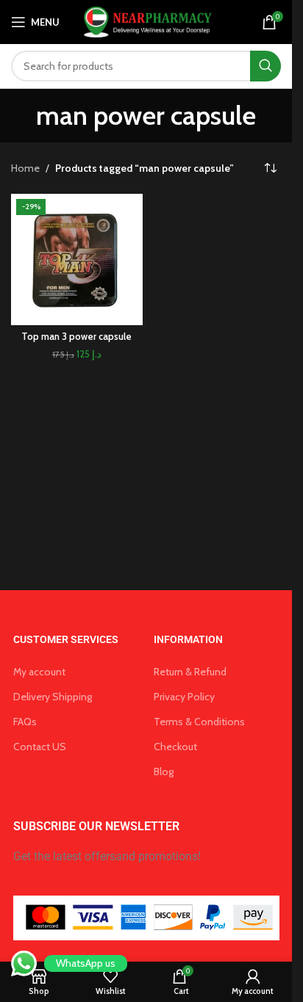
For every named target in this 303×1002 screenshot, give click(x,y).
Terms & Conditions (199, 721)
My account (39, 671)
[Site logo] (146, 20)
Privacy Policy (184, 696)
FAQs (25, 721)
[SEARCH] (265, 66)
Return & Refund (190, 671)
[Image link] (146, 916)
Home (25, 168)
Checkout (175, 746)
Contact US (39, 746)
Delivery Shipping (52, 696)
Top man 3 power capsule (76, 336)
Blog (164, 771)
